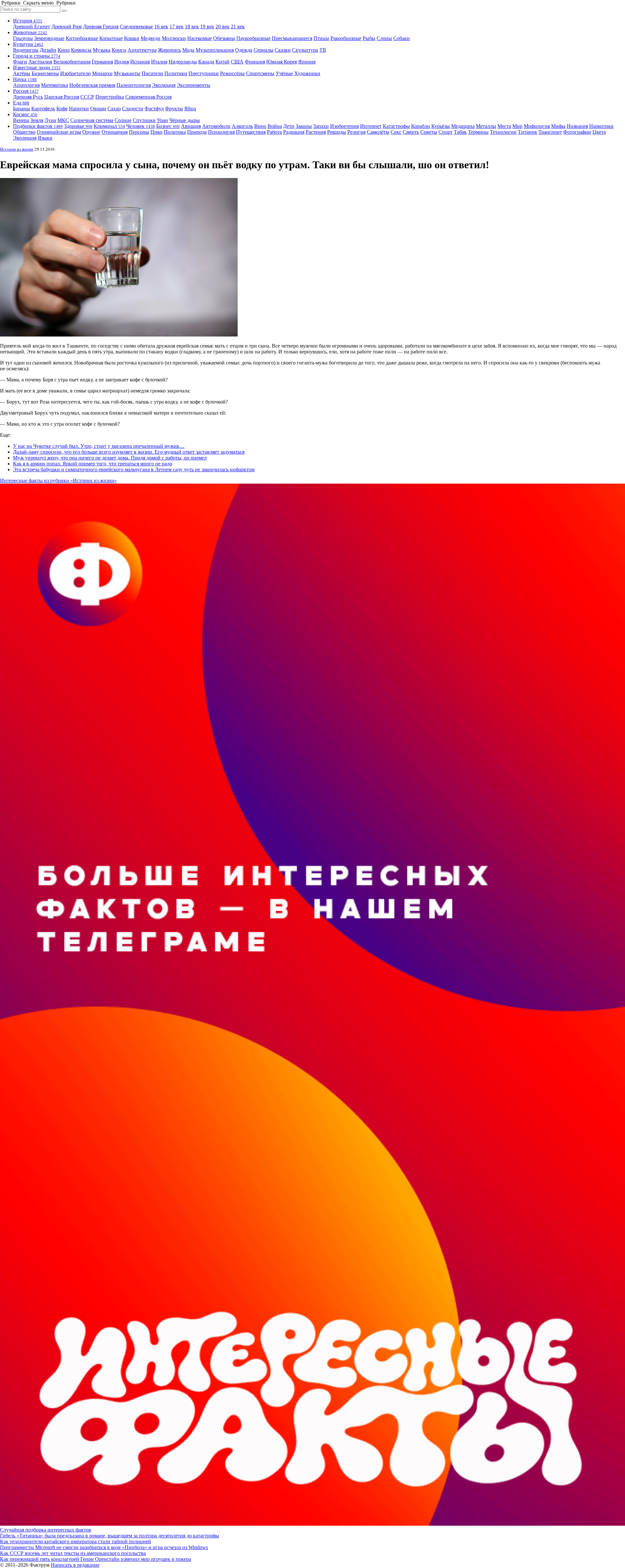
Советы (428, 132)
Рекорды (336, 132)
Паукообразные (253, 38)
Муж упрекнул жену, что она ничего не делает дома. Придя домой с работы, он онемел (110, 458)
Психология (221, 132)
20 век (222, 26)
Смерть (411, 132)
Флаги (20, 61)
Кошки (131, 38)
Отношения (115, 132)
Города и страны (36, 56)
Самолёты (378, 132)
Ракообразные (345, 38)
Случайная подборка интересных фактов (45, 1530)
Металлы (486, 126)
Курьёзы (440, 126)
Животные (30, 32)
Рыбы (369, 38)
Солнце (123, 120)
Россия (26, 91)
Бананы (21, 108)
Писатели (152, 73)
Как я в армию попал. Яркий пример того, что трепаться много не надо (92, 463)
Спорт (445, 132)
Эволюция (163, 85)
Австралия (40, 61)
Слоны (384, 38)
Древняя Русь (28, 97)
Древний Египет (31, 26)
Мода (188, 50)
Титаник (527, 132)
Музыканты (127, 73)
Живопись (169, 50)
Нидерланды (183, 61)
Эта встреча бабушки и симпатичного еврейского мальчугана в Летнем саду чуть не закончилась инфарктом (134, 469)
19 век (207, 26)
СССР (87, 97)
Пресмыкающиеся (292, 38)
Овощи (98, 108)
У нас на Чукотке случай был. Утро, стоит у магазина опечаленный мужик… (99, 446)
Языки (45, 138)
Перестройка (109, 97)
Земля (36, 120)
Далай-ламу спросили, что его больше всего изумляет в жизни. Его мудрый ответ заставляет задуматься (128, 452)
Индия (121, 61)
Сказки (283, 50)
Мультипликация (215, 50)
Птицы (321, 38)
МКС (63, 120)
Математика (54, 85)
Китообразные (82, 38)
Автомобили (216, 126)
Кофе (62, 108)
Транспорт (550, 132)
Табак (460, 132)
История (27, 20)
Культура (28, 44)
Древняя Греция (100, 26)
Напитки (79, 108)
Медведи (150, 38)
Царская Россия (61, 97)
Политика (175, 132)
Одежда (243, 50)
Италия (159, 61)
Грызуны (23, 38)
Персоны (139, 132)
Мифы (558, 126)
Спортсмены (260, 73)
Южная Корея (281, 61)
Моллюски (174, 38)
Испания (140, 61)
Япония (306, 61)
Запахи (321, 126)
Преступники (203, 73)
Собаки (401, 38)
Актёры (21, 73)
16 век (161, 26)
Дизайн (48, 50)
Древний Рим (66, 26)
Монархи (102, 73)
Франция (255, 61)
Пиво (156, 132)
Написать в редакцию (75, 1565)
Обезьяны (224, 38)
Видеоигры (25, 50)
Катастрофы (396, 126)
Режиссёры (232, 73)
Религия (356, 132)
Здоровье (78, 126)
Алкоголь (242, 126)
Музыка (101, 50)
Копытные (111, 38)
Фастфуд (154, 108)
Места (504, 126)
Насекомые (199, 38)
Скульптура (305, 50)
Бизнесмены (45, 73)
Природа (197, 132)
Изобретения (344, 126)
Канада (206, 61)
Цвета (599, 132)
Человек (140, 126)
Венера (21, 120)
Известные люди (37, 67)
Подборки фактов (38, 126)
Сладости (132, 108)
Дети (288, 126)
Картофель (43, 108)
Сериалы (263, 50)
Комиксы (81, 50)
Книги (119, 50)
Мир (517, 126)
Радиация (293, 132)
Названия (577, 126)
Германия (102, 61)
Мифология (537, 126)
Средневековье (136, 26)
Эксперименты (193, 85)
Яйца (190, 108)
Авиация (191, 126)
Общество (24, 132)
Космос (25, 114)
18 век (192, 26)
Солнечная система (91, 120)
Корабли (420, 126)
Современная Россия (148, 97)
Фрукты (174, 108)
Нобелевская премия (92, 85)
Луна (50, 120)
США (237, 61)
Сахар (114, 108)
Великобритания (71, 61)
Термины (478, 132)
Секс (396, 132)
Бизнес (168, 126)
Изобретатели (75, 73)
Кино (64, 50)
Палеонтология (134, 85)
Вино (260, 126)
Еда (21, 102)
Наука (25, 79)
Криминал (109, 126)
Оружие (91, 132)
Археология (26, 85)
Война (275, 126)
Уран (162, 120)
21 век (238, 26)
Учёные (284, 73)
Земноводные (49, 38)
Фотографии (577, 132)
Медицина (463, 126)
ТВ (322, 50)
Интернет (371, 126)
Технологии (503, 132)
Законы (304, 126)
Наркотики (601, 126)
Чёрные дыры (184, 120)
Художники (307, 73)
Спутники (144, 120)
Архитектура (142, 50)
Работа (274, 132)
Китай (222, 61)
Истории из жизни (16, 149)
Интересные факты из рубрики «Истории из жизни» (58, 480)
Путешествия (251, 132)
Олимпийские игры (59, 132)
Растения (316, 132)
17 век (177, 26)
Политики (175, 73)
